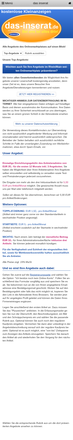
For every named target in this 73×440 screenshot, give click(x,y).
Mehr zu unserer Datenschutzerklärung (36, 123)
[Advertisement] (36, 383)
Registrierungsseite (40, 274)
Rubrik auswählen (34, 53)
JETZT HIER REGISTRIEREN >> (36, 94)
